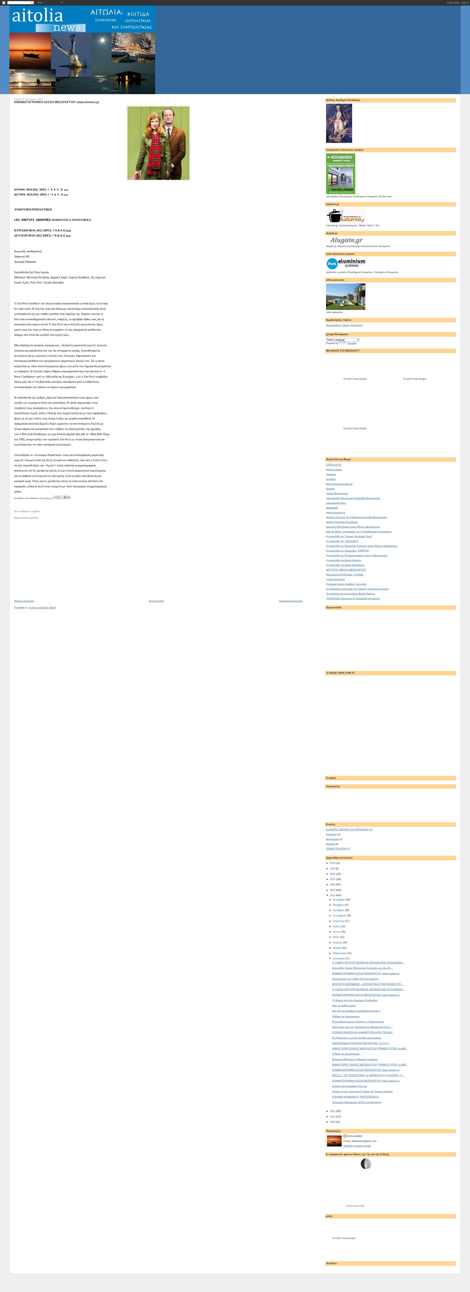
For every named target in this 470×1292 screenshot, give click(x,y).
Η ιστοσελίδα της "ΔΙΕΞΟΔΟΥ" (342, 541)
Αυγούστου (339, 921)
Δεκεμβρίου (339, 899)
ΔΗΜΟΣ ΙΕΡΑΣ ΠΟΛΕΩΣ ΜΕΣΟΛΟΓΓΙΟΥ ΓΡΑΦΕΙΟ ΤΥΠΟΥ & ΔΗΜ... (370, 1048)
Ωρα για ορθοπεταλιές (344, 1005)
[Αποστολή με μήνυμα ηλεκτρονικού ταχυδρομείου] (55, 497)
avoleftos (331, 479)
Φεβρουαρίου (340, 953)
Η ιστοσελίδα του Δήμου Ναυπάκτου (345, 565)
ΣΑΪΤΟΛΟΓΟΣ (333, 465)
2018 (333, 868)
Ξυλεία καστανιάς (335, 579)
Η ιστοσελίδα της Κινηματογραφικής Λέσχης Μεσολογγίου (356, 555)
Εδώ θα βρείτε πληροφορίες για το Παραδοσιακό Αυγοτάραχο (359, 531)
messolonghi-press (336, 503)
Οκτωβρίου (339, 910)
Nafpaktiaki (332, 507)
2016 (333, 874)
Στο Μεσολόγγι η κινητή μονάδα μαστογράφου (356, 1038)
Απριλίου (338, 942)
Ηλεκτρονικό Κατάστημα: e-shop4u (344, 574)
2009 (333, 1122)
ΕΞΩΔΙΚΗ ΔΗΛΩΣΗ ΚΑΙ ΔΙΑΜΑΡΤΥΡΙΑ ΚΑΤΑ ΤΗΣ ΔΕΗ (362, 1032)
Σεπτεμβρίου (340, 915)
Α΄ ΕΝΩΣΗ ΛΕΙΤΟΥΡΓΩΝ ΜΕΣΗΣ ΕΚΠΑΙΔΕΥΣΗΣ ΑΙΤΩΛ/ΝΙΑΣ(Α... (368, 962)
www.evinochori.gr (335, 512)
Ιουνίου (337, 931)
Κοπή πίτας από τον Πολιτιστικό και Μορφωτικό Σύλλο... (362, 1027)
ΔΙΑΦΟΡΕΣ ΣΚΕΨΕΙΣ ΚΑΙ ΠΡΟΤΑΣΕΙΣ (347, 829)
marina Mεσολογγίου (337, 493)
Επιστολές (331, 834)
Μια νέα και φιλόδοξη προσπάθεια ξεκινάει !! (356, 1011)
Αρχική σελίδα (156, 601)
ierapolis (330, 488)
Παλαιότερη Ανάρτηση (291, 601)
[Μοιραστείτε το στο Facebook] (65, 497)
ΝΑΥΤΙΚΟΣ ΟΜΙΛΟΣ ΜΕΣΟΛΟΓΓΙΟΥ (346, 569)
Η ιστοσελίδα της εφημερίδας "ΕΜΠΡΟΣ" (347, 550)
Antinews (331, 474)
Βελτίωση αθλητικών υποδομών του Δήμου (355, 1059)
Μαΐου (336, 937)
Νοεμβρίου (339, 905)
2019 (333, 863)
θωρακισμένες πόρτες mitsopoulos (344, 325)
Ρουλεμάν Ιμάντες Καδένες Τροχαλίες (346, 584)
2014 (333, 884)
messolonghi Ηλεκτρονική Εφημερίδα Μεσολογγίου (353, 498)
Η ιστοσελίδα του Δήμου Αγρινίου (343, 560)
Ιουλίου (337, 926)
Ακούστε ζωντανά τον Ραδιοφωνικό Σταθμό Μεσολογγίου (356, 517)
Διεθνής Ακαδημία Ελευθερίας (342, 522)
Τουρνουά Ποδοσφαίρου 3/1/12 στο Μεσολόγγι (357, 1102)
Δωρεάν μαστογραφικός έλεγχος (349, 1086)
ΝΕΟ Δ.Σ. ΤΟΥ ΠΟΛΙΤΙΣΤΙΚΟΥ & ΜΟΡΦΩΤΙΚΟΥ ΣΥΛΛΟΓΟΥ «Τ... (368, 1075)
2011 (333, 1111)
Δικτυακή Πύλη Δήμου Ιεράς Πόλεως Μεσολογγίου (353, 527)
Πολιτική (330, 844)
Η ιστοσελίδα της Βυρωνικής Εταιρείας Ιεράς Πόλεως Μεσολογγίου (361, 546)
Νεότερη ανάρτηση (24, 601)
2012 (333, 895)
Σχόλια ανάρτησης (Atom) (42, 607)
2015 (333, 879)
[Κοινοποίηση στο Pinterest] (68, 497)
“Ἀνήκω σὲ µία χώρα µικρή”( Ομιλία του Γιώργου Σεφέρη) (362, 1091)
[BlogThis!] (58, 497)
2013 (333, 890)
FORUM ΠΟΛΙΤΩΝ (336, 848)
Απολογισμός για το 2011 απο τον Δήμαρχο (355, 978)
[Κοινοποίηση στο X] (62, 497)
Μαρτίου (337, 947)
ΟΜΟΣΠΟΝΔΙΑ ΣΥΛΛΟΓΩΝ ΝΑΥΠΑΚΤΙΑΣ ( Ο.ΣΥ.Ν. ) (361, 1043)
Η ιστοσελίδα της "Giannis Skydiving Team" (349, 536)
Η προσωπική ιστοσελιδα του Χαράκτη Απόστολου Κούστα (357, 589)
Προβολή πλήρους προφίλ (357, 1145)
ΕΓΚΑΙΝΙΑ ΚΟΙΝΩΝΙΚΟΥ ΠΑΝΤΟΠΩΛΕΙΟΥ (355, 1096)
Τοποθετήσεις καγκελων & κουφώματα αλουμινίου (353, 598)
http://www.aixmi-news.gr (339, 484)
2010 (333, 1116)
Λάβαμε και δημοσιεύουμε (346, 1016)
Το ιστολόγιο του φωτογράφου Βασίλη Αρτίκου (350, 593)
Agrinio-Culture (334, 469)
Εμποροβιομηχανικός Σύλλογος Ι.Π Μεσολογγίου (358, 1021)
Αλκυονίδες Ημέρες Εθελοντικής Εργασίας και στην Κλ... (362, 968)
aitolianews (354, 1136)
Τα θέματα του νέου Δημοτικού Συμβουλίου (354, 1000)
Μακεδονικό (332, 839)
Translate (352, 343)
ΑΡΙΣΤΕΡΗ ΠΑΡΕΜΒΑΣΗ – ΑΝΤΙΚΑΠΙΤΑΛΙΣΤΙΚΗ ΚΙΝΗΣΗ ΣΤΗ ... (368, 984)
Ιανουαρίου (339, 958)
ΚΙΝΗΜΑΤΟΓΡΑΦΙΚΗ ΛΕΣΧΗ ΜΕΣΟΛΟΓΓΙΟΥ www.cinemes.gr (56, 102)
